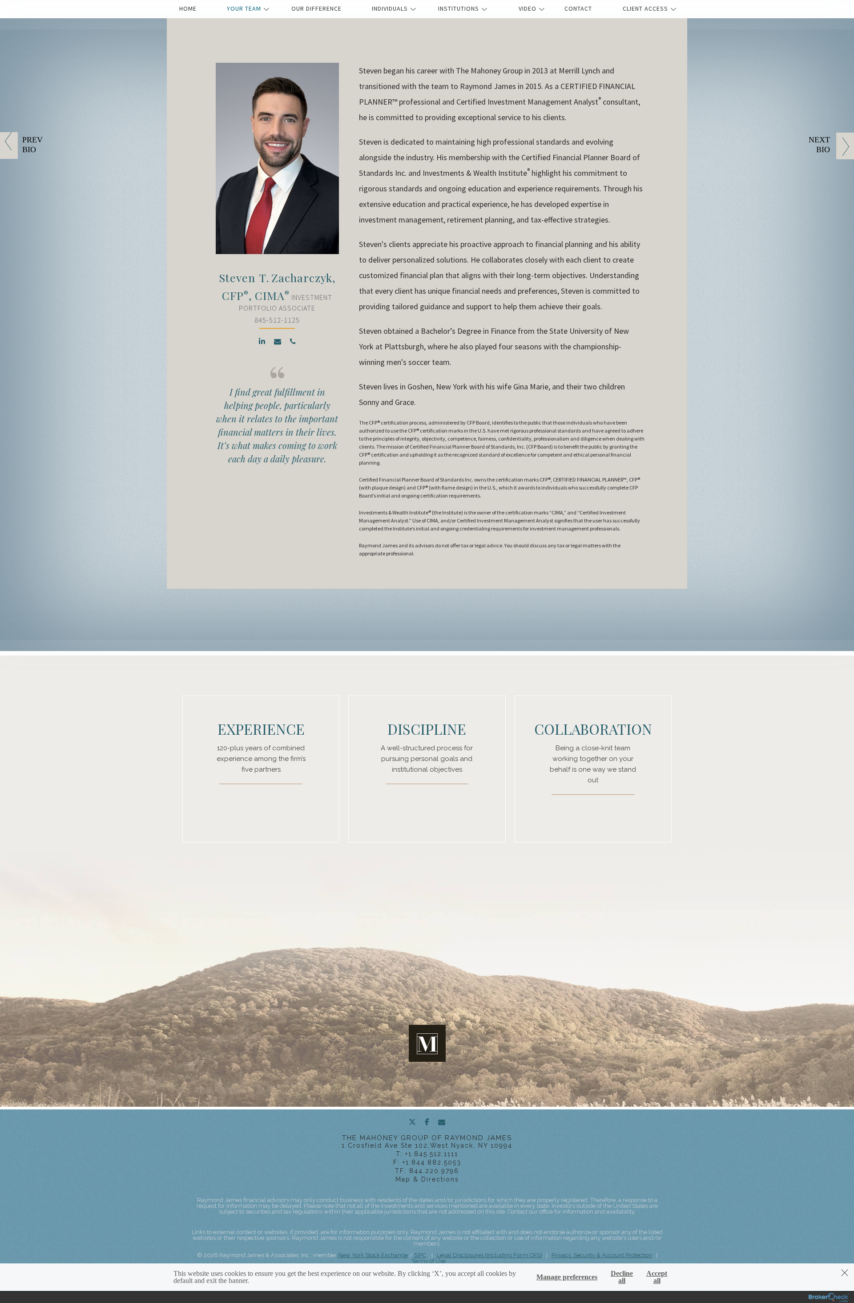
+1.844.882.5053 (432, 1162)
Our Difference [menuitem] (316, 8)
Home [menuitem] (188, 8)
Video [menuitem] (527, 8)
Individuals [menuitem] (390, 8)
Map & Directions (427, 1179)
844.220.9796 (434, 1170)
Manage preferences (566, 1277)
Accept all (656, 1277)
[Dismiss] (845, 1273)
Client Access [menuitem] (645, 8)
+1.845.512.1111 (431, 1153)
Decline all (622, 1277)
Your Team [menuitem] (244, 8)
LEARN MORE (282, 794)
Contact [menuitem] (578, 8)
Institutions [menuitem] (458, 8)
